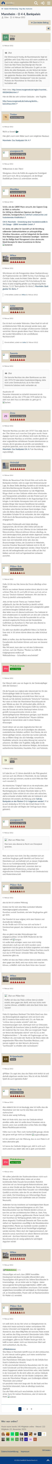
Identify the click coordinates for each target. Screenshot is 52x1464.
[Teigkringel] (18, 1439)
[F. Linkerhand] (36, 1439)
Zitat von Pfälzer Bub (16, 840)
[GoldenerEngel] (4, 1434)
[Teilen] (48, 28)
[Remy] (41, 1434)
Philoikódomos (10, 1349)
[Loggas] (4, 1439)
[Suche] (36, 3)
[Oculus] (22, 1434)
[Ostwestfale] (9, 1434)
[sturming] (36, 1434)
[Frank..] (22, 1439)
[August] (13, 1439)
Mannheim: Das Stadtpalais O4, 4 (16, 140)
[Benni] (32, 1434)
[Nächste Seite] (31, 1409)
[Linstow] (13, 1434)
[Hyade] (18, 1434)
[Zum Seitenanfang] (48, 1460)
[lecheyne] (27, 1439)
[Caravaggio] (45, 1434)
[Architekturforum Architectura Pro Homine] (8, 3)
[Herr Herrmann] (27, 1434)
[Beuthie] (9, 1439)
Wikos (24, 295)
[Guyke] (32, 1439)
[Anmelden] (42, 3)
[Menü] (48, 3)
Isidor (24, 342)
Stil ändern (46, 1450)
